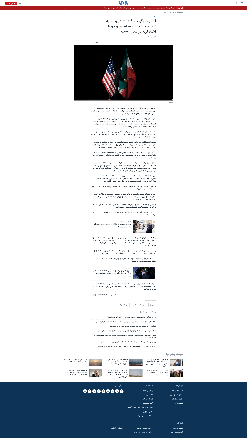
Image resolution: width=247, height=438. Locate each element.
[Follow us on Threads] (99, 391)
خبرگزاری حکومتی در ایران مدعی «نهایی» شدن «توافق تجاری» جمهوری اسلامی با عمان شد (146, 8)
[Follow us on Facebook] (122, 391)
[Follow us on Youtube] (108, 391)
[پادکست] (89, 391)
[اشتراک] (85, 391)
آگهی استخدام (148, 403)
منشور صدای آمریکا (176, 395)
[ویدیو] (20, 3)
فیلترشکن (149, 395)
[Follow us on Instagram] (103, 391)
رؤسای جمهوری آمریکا (145, 428)
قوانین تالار (179, 403)
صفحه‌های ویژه (177, 428)
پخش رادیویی (148, 411)
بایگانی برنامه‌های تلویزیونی (143, 432)
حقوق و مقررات (177, 399)
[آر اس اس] (94, 391)
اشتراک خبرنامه (148, 399)
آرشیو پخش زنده (177, 432)
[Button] (94, 42)
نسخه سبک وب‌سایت (145, 416)
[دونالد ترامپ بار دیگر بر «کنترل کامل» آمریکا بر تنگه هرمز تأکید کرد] (95, 362)
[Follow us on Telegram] (117, 391)
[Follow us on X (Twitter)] (112, 391)
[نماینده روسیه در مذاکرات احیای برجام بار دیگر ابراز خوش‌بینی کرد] (144, 226)
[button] (68, 8)
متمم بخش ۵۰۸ (177, 390)
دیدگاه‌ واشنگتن (117, 428)
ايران (154, 16)
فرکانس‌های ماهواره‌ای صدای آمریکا (140, 407)
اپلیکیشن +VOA (147, 390)
